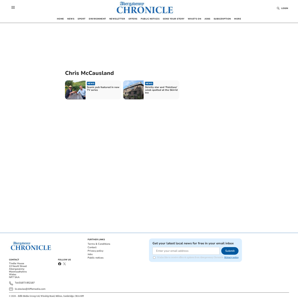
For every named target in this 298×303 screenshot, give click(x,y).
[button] (13, 7)
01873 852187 (27, 282)
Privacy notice (231, 257)
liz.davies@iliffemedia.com (30, 289)
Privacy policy (95, 250)
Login (284, 8)
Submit (230, 251)
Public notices (95, 257)
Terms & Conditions (99, 244)
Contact (92, 247)
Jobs (90, 254)
